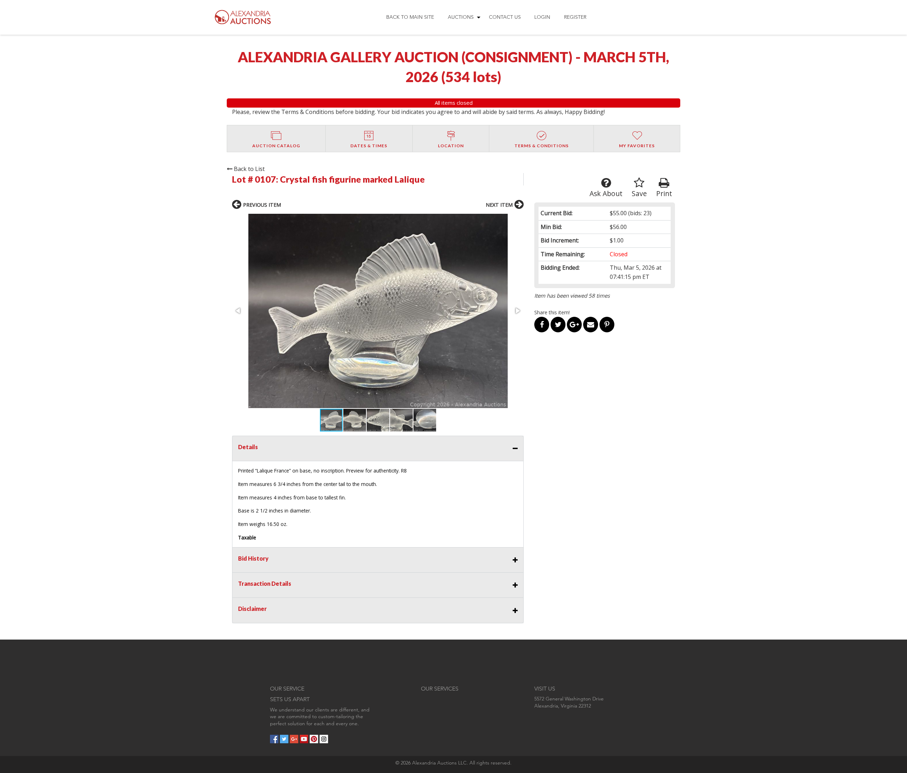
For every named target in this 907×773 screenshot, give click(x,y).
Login (542, 17)
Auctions (461, 17)
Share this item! (552, 312)
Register (575, 17)
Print (664, 193)
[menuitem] (410, 17)
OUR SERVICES (439, 688)
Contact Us (505, 17)
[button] (378, 311)
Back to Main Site (410, 17)
